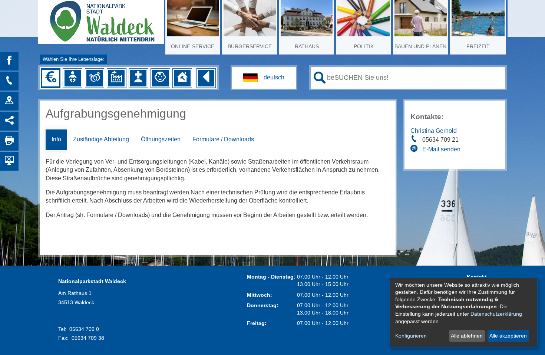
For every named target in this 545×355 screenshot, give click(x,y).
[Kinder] (160, 78)
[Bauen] (182, 78)
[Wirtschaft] (116, 78)
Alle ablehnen (467, 336)
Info (56, 139)
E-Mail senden (441, 149)
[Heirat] (94, 78)
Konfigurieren (411, 336)
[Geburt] (73, 78)
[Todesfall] (138, 78)
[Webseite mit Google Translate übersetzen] (264, 78)
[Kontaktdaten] (9, 81)
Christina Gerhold (433, 131)
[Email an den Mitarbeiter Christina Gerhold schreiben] (414, 149)
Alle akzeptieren (508, 336)
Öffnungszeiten (161, 139)
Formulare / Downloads (223, 139)
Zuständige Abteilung (101, 139)
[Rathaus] (9, 101)
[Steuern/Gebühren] (50, 78)
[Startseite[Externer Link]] (101, 18)
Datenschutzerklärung (496, 314)
